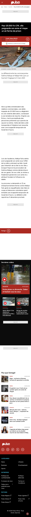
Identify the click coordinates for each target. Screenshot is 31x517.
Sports (12, 407)
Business (4, 465)
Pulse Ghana (5, 499)
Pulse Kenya (5, 502)
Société (10, 7)
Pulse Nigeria (5, 495)
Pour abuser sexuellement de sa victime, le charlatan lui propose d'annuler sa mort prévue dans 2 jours (19, 400)
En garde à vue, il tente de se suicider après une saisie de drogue (18, 389)
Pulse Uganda (22, 495)
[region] (15, 308)
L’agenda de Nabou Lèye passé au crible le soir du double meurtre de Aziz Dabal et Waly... (19, 431)
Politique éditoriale (21, 477)
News (5, 7)
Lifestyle (20, 462)
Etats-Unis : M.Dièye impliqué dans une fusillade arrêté (18, 420)
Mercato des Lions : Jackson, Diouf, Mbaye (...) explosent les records (19, 411)
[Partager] (27, 39)
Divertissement (22, 465)
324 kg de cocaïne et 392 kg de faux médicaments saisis (22, 312)
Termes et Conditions (21, 482)
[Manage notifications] (27, 513)
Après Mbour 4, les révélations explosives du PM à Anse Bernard (8, 313)
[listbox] (16, 308)
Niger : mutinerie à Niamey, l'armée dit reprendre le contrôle (19, 379)
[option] (9, 308)
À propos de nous (6, 481)
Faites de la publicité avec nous (5, 486)
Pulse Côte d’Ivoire (21, 500)
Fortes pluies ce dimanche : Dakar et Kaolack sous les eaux (15, 290)
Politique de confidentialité (5, 477)
